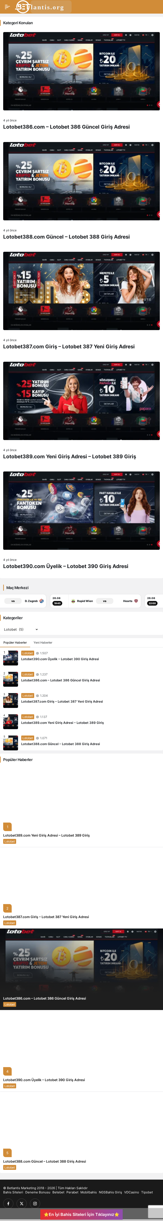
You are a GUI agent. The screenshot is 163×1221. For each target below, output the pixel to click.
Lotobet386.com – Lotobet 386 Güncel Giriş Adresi (66, 127)
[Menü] (7, 7)
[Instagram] (35, 1203)
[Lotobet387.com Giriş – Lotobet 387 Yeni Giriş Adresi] (81, 700)
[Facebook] (8, 1203)
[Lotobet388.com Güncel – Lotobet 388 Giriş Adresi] (81, 741)
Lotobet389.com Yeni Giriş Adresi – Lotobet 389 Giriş (69, 456)
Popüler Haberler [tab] (15, 642)
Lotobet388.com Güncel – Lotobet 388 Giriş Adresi (66, 237)
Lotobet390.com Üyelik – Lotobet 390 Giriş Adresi (65, 566)
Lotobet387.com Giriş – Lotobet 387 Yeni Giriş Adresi (69, 346)
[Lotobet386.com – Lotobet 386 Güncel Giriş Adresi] (81, 679)
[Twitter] (22, 1203)
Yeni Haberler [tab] (43, 642)
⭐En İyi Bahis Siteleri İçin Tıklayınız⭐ (81, 1214)
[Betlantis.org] (43, 6)
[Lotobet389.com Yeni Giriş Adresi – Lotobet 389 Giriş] (81, 721)
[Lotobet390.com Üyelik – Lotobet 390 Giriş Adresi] (81, 658)
